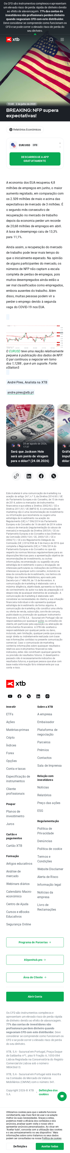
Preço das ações (48, 803)
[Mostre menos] (35, 34)
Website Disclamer (50, 869)
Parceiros (43, 742)
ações (41, 620)
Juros (10, 824)
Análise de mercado (13, 873)
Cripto (10, 737)
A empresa (44, 714)
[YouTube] (10, 696)
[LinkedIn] (28, 476)
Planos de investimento (15, 813)
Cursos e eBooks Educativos (17, 914)
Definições (20, 1146)
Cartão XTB (14, 845)
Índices (11, 745)
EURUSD (14, 351)
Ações (10, 722)
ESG (40, 810)
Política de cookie (49, 849)
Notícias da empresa (45, 894)
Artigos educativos (19, 863)
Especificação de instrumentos (18, 778)
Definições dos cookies (48, 1092)
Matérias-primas (17, 730)
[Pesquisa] (51, 39)
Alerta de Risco (47, 877)
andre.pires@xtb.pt (20, 392)
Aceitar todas (49, 1146)
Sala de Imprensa (49, 765)
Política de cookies (51, 1138)
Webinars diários (18, 884)
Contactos (44, 758)
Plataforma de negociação (47, 732)
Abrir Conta (35, 996)
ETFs (9, 714)
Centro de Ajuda (17, 904)
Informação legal (49, 884)
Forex (10, 753)
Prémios (43, 750)
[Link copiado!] (16, 476)
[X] (53, 476)
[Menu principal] (62, 39)
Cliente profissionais (15, 791)
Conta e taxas (15, 768)
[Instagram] (47, 696)
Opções (11, 761)
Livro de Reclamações (46, 907)
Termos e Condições (44, 858)
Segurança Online (18, 924)
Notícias (43, 787)
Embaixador (45, 722)
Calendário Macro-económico (19, 893)
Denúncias (44, 841)
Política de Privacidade (45, 830)
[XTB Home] (11, 39)
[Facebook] (41, 476)
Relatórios (44, 795)
